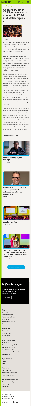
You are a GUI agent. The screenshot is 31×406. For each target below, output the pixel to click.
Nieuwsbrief (6, 354)
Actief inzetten (6, 333)
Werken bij (5, 319)
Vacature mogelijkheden (10, 373)
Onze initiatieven (7, 315)
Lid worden (5, 331)
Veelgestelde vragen (8, 322)
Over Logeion (6, 312)
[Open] (28, 2)
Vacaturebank (6, 370)
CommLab (5, 387)
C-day (4, 363)
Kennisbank (5, 342)
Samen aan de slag (8, 382)
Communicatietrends (8, 347)
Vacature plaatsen (8, 375)
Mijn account (6, 336)
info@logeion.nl (9, 397)
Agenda (4, 361)
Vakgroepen (6, 384)
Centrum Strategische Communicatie (14, 345)
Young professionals (8, 317)
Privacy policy (6, 394)
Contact (4, 324)
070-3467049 (8, 399)
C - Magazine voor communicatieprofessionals (10, 351)
